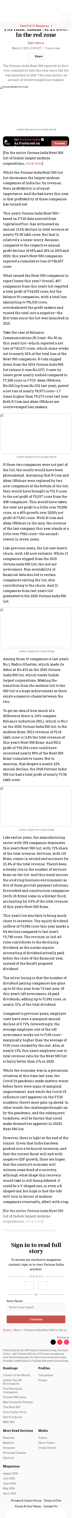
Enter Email (15, 1301)
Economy (9, 1447)
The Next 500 (11, 1407)
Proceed (59, 143)
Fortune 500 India (14, 1397)
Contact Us (50, 1506)
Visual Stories (47, 1447)
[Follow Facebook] (46, 1342)
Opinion (8, 1457)
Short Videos (46, 1442)
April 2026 (9, 1493)
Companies (45, 1375)
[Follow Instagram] (66, 1342)
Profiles (44, 1368)
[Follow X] (53, 1342)
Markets (8, 1442)
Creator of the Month (16, 1375)
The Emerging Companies (12, 1390)
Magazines (11, 1466)
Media (43, 1430)
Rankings (10, 1368)
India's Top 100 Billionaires (12, 1381)
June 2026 (9, 1483)
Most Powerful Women (18, 1402)
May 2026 (9, 1488)
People (42, 1380)
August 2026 (10, 1473)
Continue (36, 1319)
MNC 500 (8, 1422)
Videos (42, 1437)
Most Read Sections (18, 1430)
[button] (29, 1286)
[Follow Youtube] (59, 1342)
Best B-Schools (12, 1417)
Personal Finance (14, 1452)
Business (9, 1437)
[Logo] (11, 17)
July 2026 (9, 1478)
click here (33, 163)
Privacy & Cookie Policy (26, 1500)
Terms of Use (52, 1500)
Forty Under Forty (14, 1412)
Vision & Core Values (28, 1506)
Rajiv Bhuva (36, 43)
